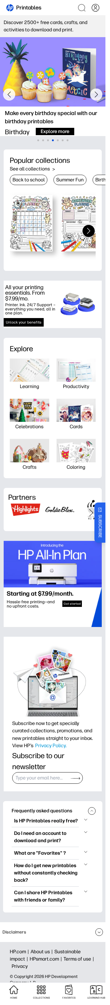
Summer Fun (70, 180)
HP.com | (20, 951)
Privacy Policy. (51, 745)
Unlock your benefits (24, 322)
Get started (72, 604)
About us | (42, 951)
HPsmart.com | (47, 959)
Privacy (20, 966)
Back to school (29, 180)
